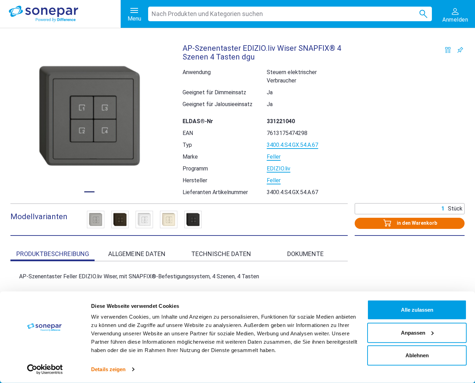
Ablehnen (417, 355)
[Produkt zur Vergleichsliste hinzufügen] (448, 50)
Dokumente (305, 253)
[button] (89, 115)
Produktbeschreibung (52, 253)
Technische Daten (221, 253)
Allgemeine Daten (137, 253)
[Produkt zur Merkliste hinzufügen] (460, 50)
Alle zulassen (417, 310)
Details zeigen (108, 369)
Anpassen (413, 332)
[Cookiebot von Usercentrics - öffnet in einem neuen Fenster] (45, 369)
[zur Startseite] (65, 14)
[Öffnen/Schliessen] (95, 219)
